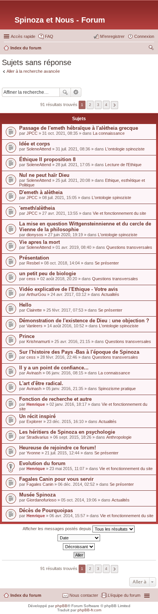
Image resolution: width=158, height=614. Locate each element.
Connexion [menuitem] (144, 36)
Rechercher (65, 92)
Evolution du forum (42, 463)
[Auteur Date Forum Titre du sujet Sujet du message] (79, 537)
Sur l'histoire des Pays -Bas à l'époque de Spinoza (79, 352)
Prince (27, 336)
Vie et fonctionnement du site (119, 213)
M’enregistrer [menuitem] (112, 36)
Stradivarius (37, 437)
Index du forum (25, 595)
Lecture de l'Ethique (123, 164)
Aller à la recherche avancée (33, 71)
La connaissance (109, 133)
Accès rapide (23, 36)
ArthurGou (36, 294)
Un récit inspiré (37, 416)
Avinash (33, 373)
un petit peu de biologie (47, 273)
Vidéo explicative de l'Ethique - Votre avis (68, 289)
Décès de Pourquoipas (46, 510)
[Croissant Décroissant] (79, 546)
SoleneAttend (38, 149)
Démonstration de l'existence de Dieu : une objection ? (84, 320)
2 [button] (90, 105)
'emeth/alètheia (37, 208)
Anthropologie (119, 437)
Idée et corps (34, 144)
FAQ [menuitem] (49, 36)
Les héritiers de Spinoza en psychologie (67, 432)
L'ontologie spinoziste (125, 149)
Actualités (110, 294)
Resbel (33, 263)
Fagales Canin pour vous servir (56, 479)
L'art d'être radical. (41, 383)
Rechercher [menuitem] (151, 49)
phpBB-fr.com (89, 610)
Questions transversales (129, 247)
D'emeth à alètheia (41, 192)
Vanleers (34, 325)
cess (31, 278)
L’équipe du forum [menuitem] (124, 595)
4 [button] (106, 105)
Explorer (34, 421)
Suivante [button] (114, 105)
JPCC (32, 133)
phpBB (61, 606)
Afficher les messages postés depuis (57, 528)
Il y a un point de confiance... (54, 368)
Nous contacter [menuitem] (83, 595)
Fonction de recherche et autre (55, 399)
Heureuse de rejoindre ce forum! (57, 448)
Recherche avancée (76, 92)
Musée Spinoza (37, 495)
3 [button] (98, 105)
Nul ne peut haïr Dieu (44, 175)
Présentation (34, 258)
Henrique (35, 404)
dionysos (34, 234)
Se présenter (107, 263)
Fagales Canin (39, 484)
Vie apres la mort (39, 242)
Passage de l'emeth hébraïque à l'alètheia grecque (78, 128)
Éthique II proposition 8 (47, 159)
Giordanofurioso (41, 500)
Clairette (34, 310)
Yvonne (33, 453)
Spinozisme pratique (117, 388)
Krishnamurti (38, 341)
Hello (25, 305)
